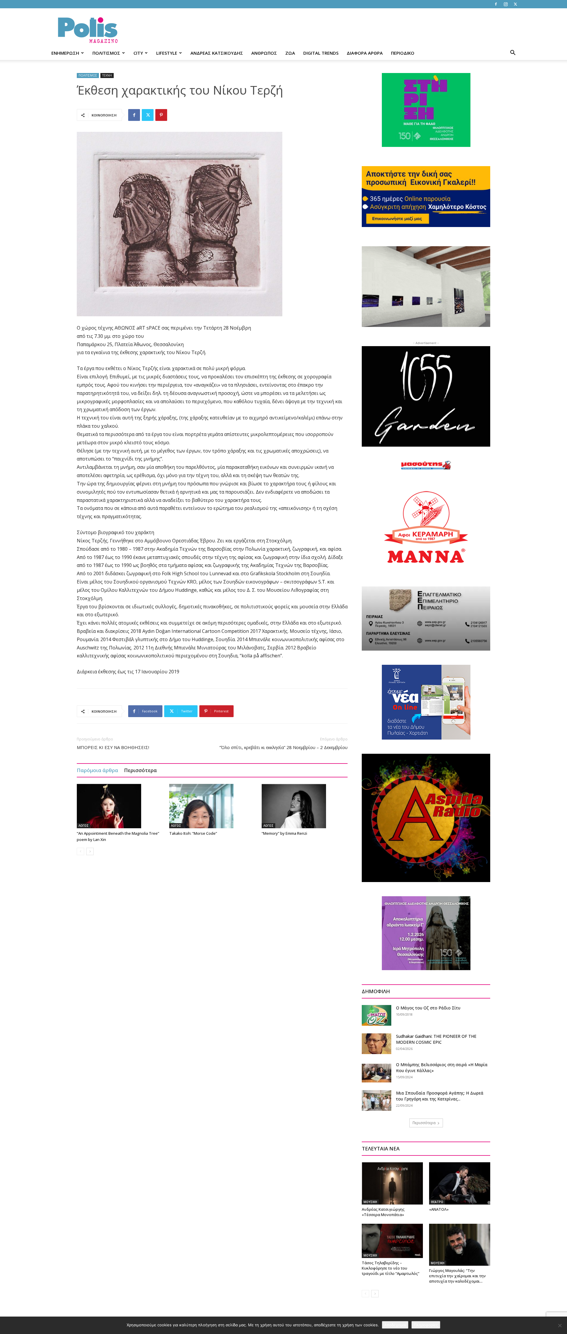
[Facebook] (495, 4)
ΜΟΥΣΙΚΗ (370, 1202)
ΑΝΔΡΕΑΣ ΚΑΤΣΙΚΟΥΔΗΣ (216, 53)
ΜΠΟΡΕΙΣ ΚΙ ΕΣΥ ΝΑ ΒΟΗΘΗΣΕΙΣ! (113, 747)
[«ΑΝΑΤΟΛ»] (459, 1183)
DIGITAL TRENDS (320, 53)
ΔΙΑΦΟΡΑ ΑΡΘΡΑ (365, 53)
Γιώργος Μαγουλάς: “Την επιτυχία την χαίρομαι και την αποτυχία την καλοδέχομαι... (457, 1276)
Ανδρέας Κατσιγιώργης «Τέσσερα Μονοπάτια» (383, 1212)
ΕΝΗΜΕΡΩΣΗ (65, 53)
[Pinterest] (161, 115)
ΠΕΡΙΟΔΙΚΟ (402, 53)
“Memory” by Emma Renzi (284, 833)
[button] (513, 53)
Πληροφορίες (426, 1324)
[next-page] (90, 851)
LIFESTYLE (166, 53)
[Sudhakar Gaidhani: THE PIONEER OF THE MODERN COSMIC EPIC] (376, 1043)
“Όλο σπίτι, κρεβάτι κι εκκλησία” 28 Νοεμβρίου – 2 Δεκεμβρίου (283, 747)
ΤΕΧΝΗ (107, 75)
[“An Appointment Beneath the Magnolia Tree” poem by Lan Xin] (120, 806)
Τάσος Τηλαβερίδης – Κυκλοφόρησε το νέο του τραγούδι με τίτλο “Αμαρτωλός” (390, 1268)
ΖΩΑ (290, 53)
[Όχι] (560, 1325)
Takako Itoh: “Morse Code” (193, 833)
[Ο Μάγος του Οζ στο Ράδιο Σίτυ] (376, 1015)
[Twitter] (515, 4)
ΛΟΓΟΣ (84, 826)
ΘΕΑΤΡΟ (437, 1202)
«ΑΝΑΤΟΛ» (439, 1209)
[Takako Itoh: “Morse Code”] (212, 806)
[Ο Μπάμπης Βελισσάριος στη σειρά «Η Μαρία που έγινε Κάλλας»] (376, 1072)
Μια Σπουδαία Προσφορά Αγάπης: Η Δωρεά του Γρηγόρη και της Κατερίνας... (439, 1096)
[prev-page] (80, 851)
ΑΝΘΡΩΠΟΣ (264, 53)
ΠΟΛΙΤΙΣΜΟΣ (106, 53)
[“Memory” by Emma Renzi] (305, 806)
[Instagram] (505, 4)
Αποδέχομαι (395, 1324)
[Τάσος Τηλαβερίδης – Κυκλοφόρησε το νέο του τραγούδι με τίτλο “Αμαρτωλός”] (392, 1241)
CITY (138, 53)
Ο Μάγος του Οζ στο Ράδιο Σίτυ (428, 1008)
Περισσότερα (140, 770)
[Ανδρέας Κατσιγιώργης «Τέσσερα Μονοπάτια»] (392, 1183)
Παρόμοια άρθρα (97, 770)
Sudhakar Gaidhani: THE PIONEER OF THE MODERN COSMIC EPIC (436, 1039)
